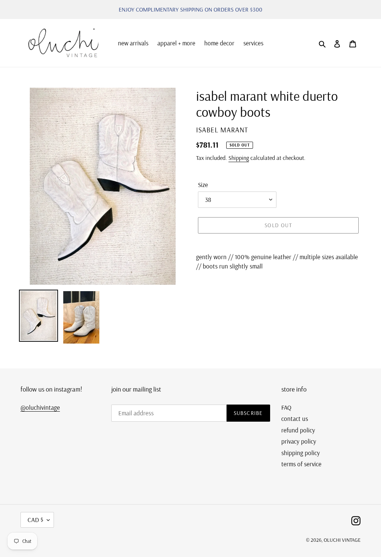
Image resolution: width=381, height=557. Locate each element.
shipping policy (300, 453)
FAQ (286, 407)
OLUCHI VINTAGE (342, 540)
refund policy (298, 430)
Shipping (238, 157)
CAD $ (35, 520)
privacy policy (298, 441)
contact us (294, 418)
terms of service (301, 464)
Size (203, 185)
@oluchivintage (40, 407)
